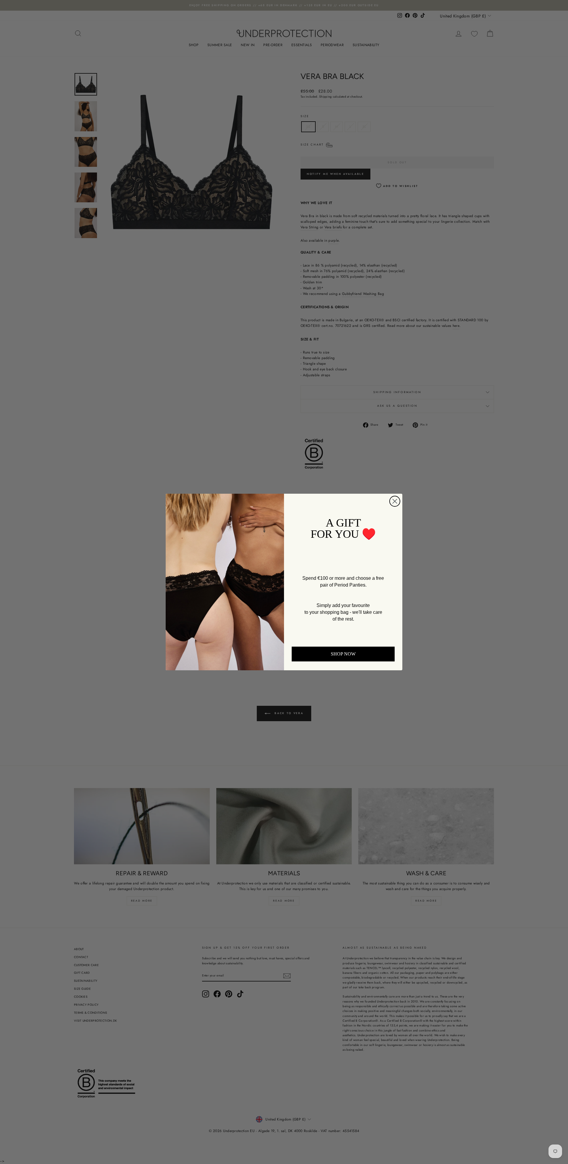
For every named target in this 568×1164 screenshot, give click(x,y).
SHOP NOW (343, 653)
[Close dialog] (395, 501)
